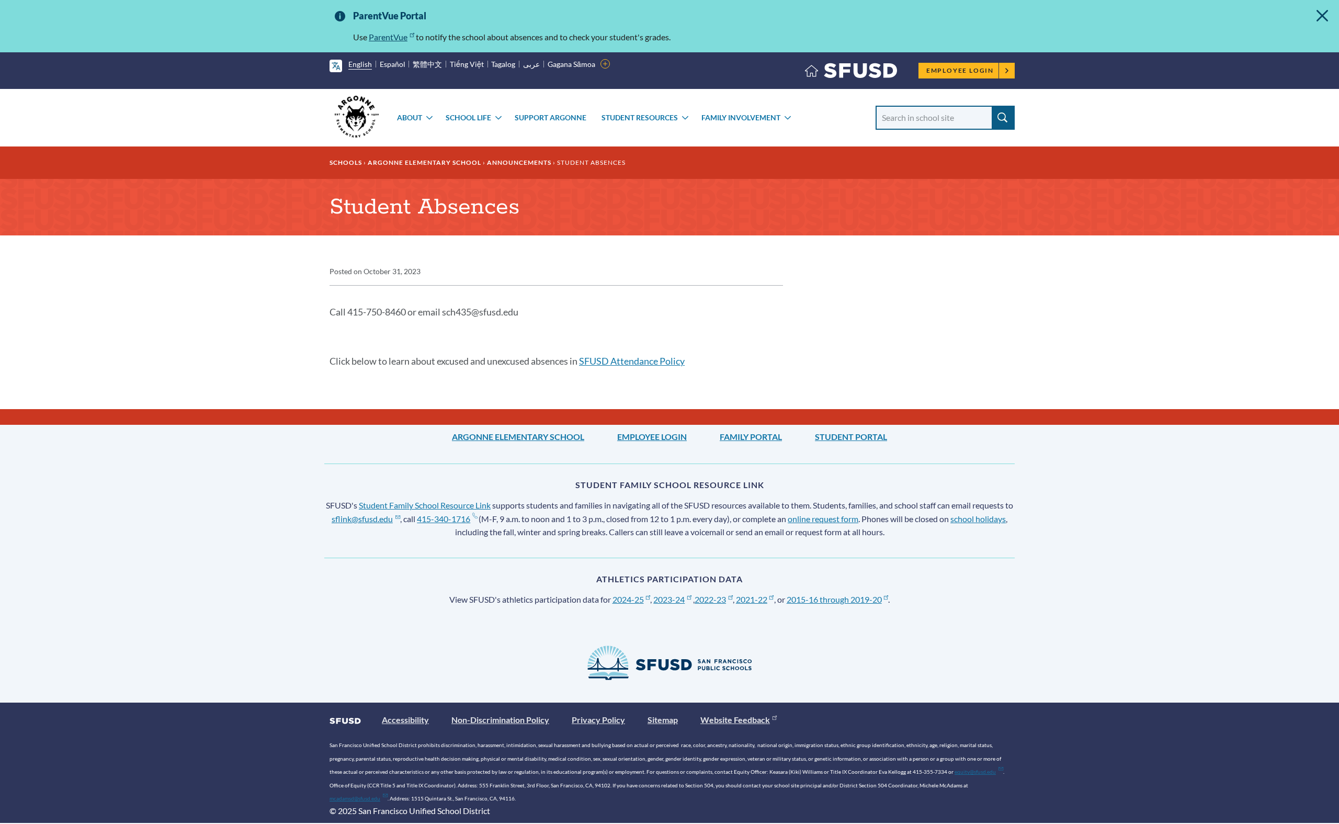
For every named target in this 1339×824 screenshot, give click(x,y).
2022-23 (710, 599)
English (360, 64)
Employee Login (960, 70)
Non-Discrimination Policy (500, 720)
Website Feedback (735, 720)
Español (392, 64)
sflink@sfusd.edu (362, 519)
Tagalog (503, 64)
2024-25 (628, 599)
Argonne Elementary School (424, 162)
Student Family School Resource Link (425, 505)
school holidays (978, 519)
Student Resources (640, 117)
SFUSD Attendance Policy (632, 361)
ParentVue (388, 37)
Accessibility (405, 720)
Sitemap (663, 720)
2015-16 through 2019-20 (834, 599)
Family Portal (751, 437)
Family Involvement (740, 117)
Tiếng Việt (467, 64)
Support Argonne (550, 117)
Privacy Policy (598, 720)
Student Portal (851, 437)
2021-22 (751, 599)
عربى (531, 64)
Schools (346, 162)
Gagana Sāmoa (571, 64)
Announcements (519, 162)
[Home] (851, 73)
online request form (823, 519)
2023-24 (669, 599)
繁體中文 (427, 64)
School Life (468, 117)
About (409, 117)
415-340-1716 (443, 519)
